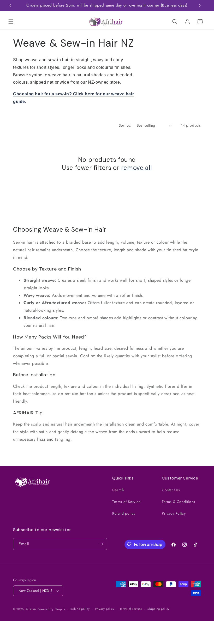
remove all (136, 168)
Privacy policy (104, 609)
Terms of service (131, 609)
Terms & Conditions (178, 501)
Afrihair (31, 609)
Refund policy (123, 513)
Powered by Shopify (51, 609)
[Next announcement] (200, 5)
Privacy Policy (174, 513)
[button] (11, 21)
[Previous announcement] (10, 5)
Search (118, 490)
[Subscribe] (101, 544)
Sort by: (125, 125)
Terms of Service (126, 501)
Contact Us (171, 490)
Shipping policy (158, 609)
